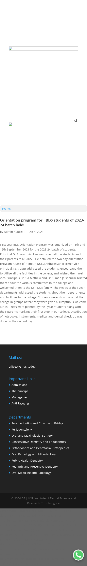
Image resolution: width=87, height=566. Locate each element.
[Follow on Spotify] (59, 29)
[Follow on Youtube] (51, 29)
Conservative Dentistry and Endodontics (39, 442)
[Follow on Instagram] (27, 29)
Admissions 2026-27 (55, 21)
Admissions (19, 385)
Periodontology (22, 429)
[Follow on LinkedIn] (43, 29)
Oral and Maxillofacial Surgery (32, 435)
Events (6, 208)
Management (21, 397)
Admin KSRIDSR (14, 232)
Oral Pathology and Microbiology (34, 454)
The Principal (20, 391)
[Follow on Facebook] (35, 29)
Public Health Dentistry (27, 460)
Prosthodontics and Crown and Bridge (37, 423)
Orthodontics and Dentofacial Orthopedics (40, 448)
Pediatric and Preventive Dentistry (35, 466)
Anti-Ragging (20, 403)
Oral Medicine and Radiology (31, 473)
